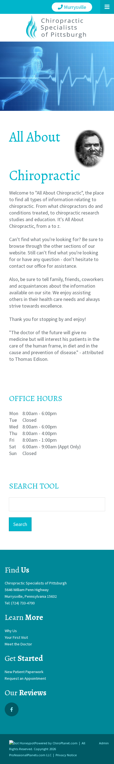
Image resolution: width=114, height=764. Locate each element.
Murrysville (74, 7)
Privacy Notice (66, 755)
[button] (107, 7)
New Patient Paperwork (24, 671)
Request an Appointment (25, 678)
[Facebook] (12, 709)
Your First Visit (16, 637)
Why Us (11, 630)
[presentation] (22, 743)
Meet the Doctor (18, 644)
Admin (104, 743)
